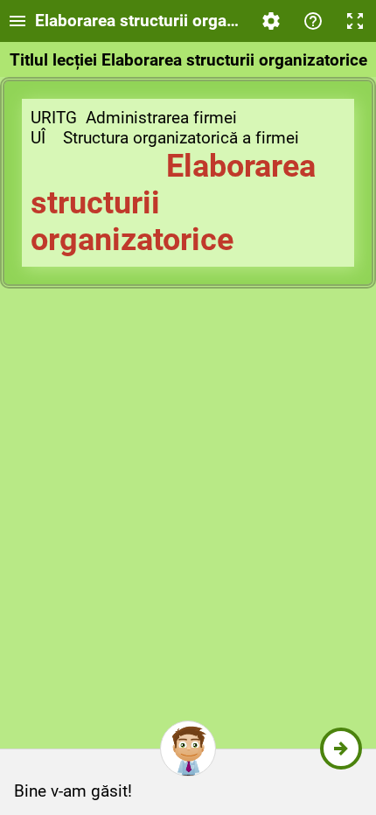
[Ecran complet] (355, 21)
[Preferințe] (271, 21)
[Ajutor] (313, 21)
